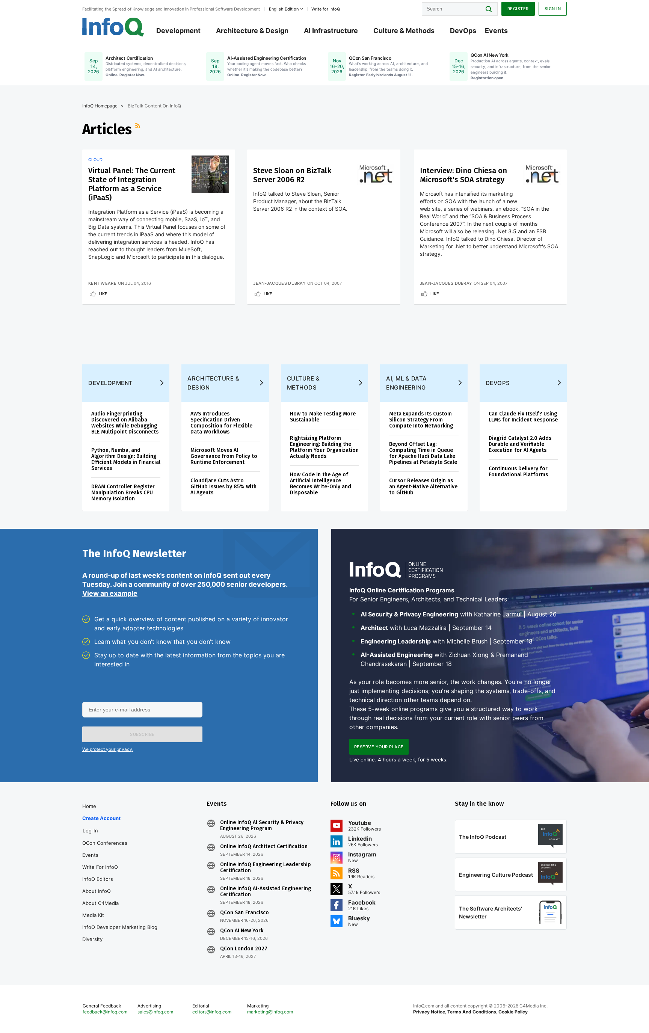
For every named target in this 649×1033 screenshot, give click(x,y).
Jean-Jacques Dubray (279, 283)
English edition (284, 9)
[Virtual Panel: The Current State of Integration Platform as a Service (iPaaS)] (210, 174)
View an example (109, 593)
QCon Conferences (104, 843)
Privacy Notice (429, 1012)
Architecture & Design (252, 31)
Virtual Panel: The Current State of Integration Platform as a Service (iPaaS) (131, 184)
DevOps (463, 31)
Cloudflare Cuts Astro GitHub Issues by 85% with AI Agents (223, 486)
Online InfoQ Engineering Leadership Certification (265, 868)
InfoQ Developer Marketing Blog (119, 927)
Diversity (92, 939)
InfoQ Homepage (100, 106)
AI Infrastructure (331, 31)
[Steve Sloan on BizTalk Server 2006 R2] (375, 174)
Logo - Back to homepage (113, 27)
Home (89, 806)
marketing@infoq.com (270, 1012)
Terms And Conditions (471, 1012)
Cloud (95, 159)
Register (518, 8)
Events (496, 31)
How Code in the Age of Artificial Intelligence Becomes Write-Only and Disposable (320, 483)
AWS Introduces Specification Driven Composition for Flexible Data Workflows (221, 423)
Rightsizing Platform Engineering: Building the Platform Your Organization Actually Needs (324, 447)
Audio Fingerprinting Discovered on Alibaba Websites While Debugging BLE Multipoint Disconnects (124, 423)
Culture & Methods (404, 31)
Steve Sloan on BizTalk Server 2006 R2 (292, 175)
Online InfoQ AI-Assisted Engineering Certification (265, 892)
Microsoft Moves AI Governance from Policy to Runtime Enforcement (223, 456)
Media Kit (93, 915)
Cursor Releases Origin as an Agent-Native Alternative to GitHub (423, 486)
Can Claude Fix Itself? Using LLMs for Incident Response (523, 417)
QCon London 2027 (243, 949)
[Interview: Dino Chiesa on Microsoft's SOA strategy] (542, 174)
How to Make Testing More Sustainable (323, 417)
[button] (142, 734)
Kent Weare (102, 283)
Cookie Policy (513, 1012)
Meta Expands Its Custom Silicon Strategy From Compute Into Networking (421, 420)
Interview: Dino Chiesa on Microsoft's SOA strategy (463, 175)
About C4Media (100, 903)
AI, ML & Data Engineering (406, 383)
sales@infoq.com (155, 1012)
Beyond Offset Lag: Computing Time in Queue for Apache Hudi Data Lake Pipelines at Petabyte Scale (423, 453)
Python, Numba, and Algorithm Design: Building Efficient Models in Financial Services (125, 459)
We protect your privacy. (107, 749)
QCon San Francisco (244, 913)
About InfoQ (96, 891)
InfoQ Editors (97, 879)
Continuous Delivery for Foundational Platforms (518, 471)
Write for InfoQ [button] (325, 9)
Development (178, 31)
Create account (101, 818)
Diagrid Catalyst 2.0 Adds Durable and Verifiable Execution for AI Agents (520, 444)
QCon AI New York (241, 931)
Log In (90, 831)
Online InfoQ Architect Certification (264, 847)
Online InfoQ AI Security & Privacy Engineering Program (261, 826)
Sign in (553, 8)
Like (103, 293)
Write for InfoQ (100, 867)
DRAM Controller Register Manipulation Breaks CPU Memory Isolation (123, 492)
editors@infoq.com (211, 1012)
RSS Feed (138, 129)
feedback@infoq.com (105, 1012)
